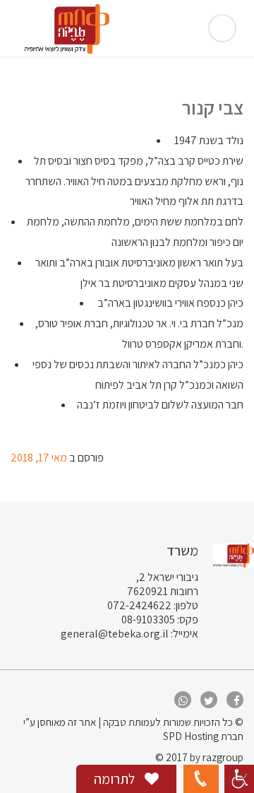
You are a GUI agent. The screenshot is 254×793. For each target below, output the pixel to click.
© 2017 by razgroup (199, 757)
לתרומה (116, 779)
